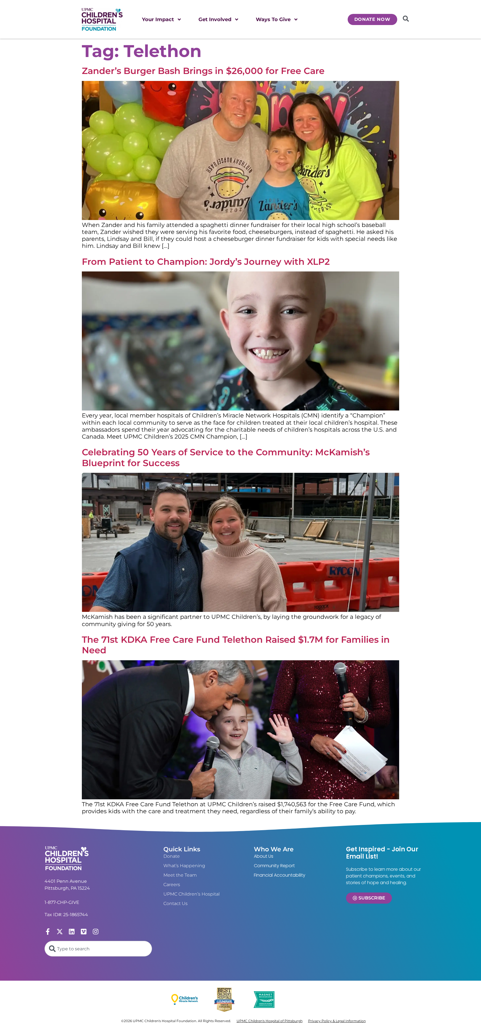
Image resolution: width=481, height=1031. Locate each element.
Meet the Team (180, 875)
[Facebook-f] (48, 931)
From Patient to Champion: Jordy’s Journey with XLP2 (206, 261)
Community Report (274, 865)
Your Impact (158, 19)
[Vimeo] (83, 931)
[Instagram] (95, 931)
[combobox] (98, 948)
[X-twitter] (60, 931)
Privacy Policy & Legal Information (337, 1021)
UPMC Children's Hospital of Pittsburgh (270, 1021)
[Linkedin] (71, 931)
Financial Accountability (279, 875)
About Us (263, 856)
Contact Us (175, 903)
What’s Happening (184, 865)
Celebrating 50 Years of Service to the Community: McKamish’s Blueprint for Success (226, 457)
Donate (171, 856)
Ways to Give (273, 19)
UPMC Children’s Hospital (191, 894)
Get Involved (214, 19)
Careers (171, 884)
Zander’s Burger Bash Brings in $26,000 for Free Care (203, 70)
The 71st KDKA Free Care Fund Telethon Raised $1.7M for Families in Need (236, 645)
